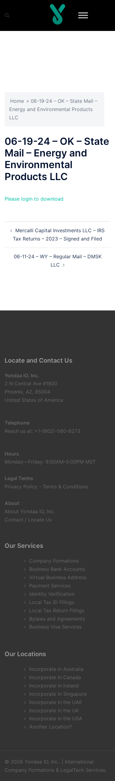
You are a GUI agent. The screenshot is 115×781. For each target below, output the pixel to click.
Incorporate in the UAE (55, 702)
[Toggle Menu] (83, 15)
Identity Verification (52, 594)
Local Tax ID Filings (51, 602)
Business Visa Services (55, 627)
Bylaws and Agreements (57, 619)
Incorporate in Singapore (58, 694)
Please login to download (34, 199)
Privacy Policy (21, 486)
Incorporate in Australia (56, 669)
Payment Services (50, 586)
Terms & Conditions (65, 486)
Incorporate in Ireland (54, 686)
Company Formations (54, 561)
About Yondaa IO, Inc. (30, 511)
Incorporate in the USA (55, 718)
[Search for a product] (7, 15)
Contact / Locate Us (28, 520)
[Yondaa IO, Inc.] (58, 15)
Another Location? (50, 727)
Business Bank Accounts (57, 569)
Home (17, 101)
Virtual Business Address (57, 577)
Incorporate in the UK (54, 710)
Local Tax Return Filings (56, 610)
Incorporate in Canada (55, 677)
